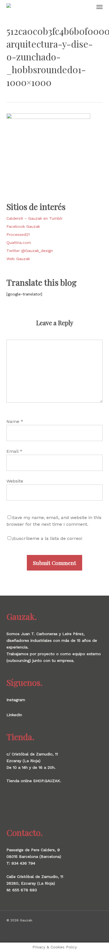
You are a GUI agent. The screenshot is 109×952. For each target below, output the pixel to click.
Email (14, 451)
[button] (99, 6)
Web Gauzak (18, 258)
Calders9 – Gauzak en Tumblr (34, 218)
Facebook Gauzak (23, 226)
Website (14, 481)
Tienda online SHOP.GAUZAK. (33, 781)
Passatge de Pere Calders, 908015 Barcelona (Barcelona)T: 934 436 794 (33, 856)
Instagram (15, 700)
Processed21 (18, 234)
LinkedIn (14, 715)
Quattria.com (18, 242)
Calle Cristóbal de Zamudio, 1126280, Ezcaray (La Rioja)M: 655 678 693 (34, 883)
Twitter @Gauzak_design (29, 250)
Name (14, 421)
